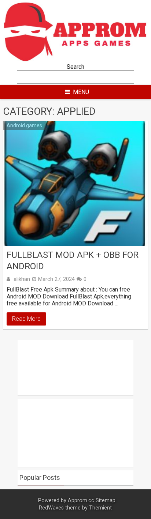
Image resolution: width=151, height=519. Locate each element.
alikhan (22, 279)
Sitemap (105, 500)
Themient (100, 508)
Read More (26, 318)
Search (75, 66)
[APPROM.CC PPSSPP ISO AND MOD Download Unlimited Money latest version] (75, 59)
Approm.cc (81, 500)
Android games (24, 125)
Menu (81, 92)
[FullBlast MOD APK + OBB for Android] (75, 183)
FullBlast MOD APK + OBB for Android (73, 260)
